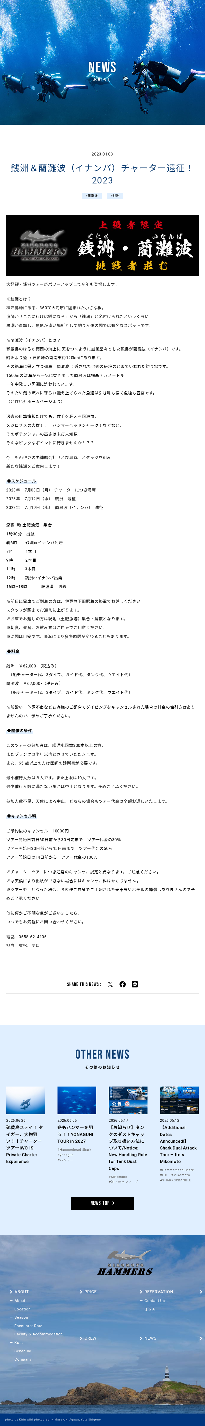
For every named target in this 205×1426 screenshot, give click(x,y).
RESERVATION (167, 11)
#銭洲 (115, 196)
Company (23, 1359)
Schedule (22, 1351)
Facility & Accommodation (38, 1334)
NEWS (93, 11)
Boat (18, 1342)
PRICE (127, 11)
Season (21, 1317)
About (20, 1300)
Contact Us (154, 1300)
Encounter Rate (28, 1326)
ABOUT (62, 11)
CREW (78, 11)
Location (22, 1309)
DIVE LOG (110, 11)
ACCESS (143, 11)
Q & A (149, 1309)
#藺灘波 (92, 196)
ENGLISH (190, 11)
